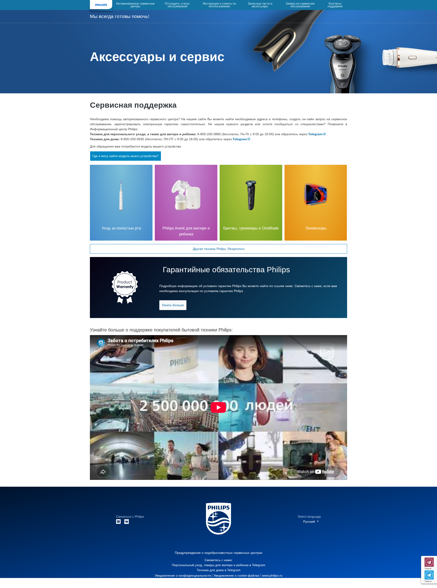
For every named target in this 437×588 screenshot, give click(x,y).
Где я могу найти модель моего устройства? (125, 156)
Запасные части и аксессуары (260, 5)
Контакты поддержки (335, 5)
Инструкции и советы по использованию (219, 5)
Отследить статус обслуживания (177, 5)
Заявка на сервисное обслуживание (300, 5)
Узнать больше (173, 305)
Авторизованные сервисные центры (135, 5)
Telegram (258, 565)
